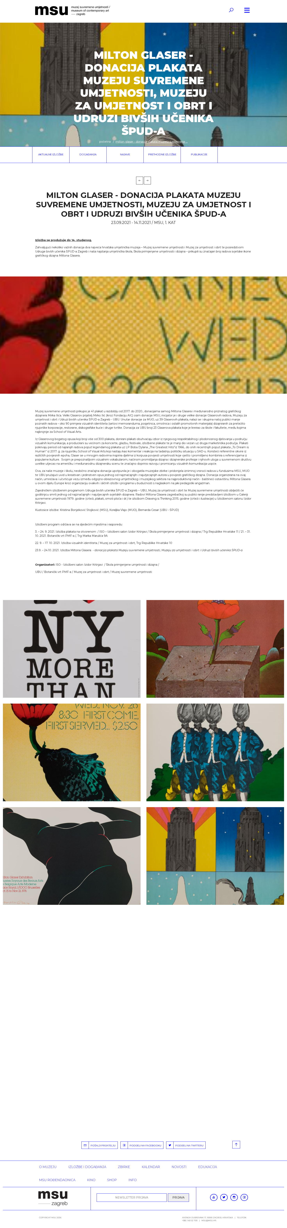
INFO (132, 1180)
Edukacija (207, 1167)
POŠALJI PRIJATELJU (102, 1145)
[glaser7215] (215, 856)
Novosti (179, 1167)
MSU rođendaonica (57, 1180)
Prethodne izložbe (162, 154)
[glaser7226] (72, 649)
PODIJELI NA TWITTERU (188, 1145)
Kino (91, 1180)
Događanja (87, 154)
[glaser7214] (72, 856)
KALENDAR (151, 1167)
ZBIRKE (124, 1167)
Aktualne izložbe (50, 154)
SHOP (112, 1180)
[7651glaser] (215, 649)
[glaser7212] (215, 752)
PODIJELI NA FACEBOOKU (144, 1145)
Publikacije (199, 154)
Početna (105, 141)
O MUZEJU (48, 1167)
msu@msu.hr (208, 1220)
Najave (125, 154)
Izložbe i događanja (87, 1167)
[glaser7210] (72, 752)
